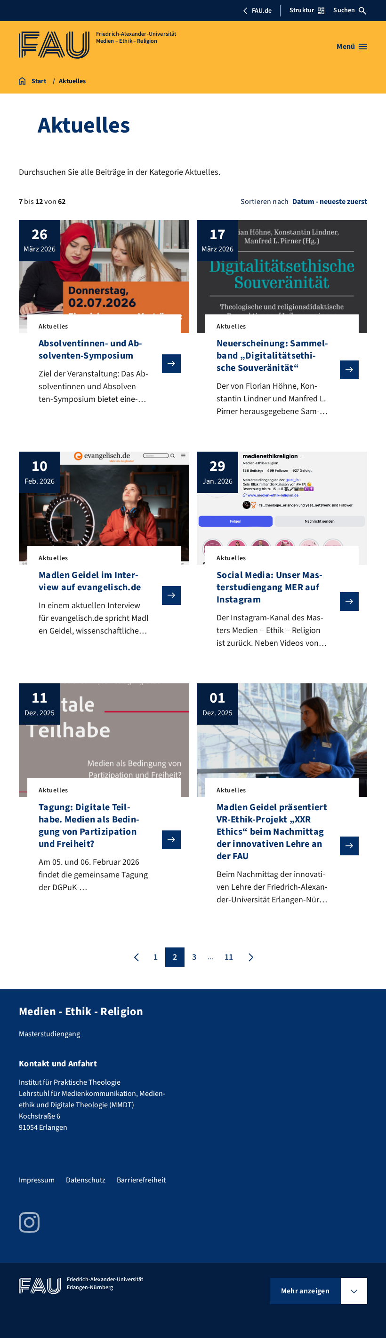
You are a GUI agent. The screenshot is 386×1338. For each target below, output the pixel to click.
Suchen (344, 10)
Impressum (37, 1180)
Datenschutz (85, 1180)
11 (229, 957)
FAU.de (262, 11)
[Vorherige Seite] (136, 957)
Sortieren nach (265, 201)
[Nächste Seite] (250, 957)
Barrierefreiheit (141, 1180)
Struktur (302, 10)
